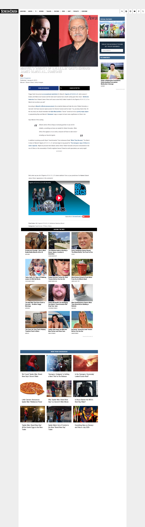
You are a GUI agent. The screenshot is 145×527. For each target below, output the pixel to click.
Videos (50, 226)
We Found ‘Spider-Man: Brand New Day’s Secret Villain (32, 375)
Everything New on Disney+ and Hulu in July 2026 (84, 426)
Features (56, 11)
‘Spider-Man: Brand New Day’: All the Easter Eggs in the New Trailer (32, 427)
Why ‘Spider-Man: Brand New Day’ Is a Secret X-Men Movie (58, 401)
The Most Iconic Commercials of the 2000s (111, 35)
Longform (23, 11)
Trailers (48, 11)
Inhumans (50, 114)
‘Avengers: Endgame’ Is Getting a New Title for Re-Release (58, 375)
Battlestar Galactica (55, 223)
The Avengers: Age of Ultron (79, 143)
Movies (30, 11)
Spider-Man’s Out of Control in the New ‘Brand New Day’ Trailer (58, 427)
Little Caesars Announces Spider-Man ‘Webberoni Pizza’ (32, 401)
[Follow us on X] (143, 11)
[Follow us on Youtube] (134, 11)
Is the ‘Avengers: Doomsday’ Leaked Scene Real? (84, 375)
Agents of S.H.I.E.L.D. (71, 94)
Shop (69, 11)
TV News (45, 226)
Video (63, 11)
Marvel (62, 223)
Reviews (41, 11)
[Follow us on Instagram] (130, 11)
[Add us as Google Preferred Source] (126, 11)
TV (35, 11)
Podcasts (76, 11)
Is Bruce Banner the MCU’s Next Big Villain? (84, 401)
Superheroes (38, 226)
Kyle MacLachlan (56, 111)
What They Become (77, 140)
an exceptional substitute (50, 94)
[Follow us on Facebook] (139, 11)
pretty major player (83, 111)
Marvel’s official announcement (45, 106)
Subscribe (84, 11)
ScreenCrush (76, 216)
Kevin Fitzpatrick (25, 78)
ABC (36, 223)
